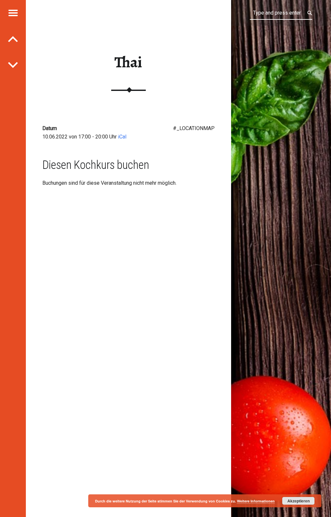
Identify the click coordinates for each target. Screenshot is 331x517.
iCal (122, 137)
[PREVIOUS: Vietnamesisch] (13, 65)
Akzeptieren (298, 501)
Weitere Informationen (256, 501)
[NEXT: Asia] (13, 39)
